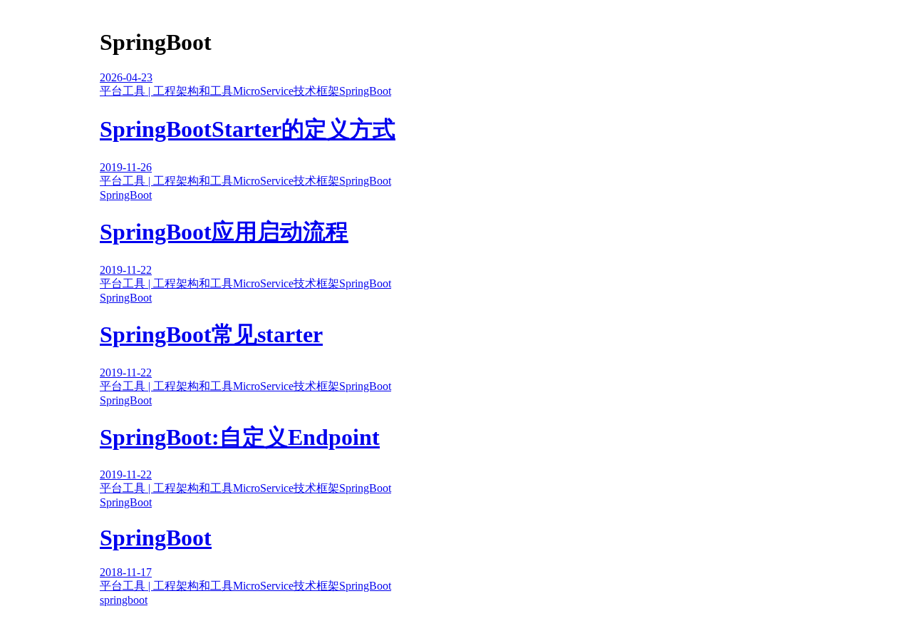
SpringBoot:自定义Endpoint (240, 437)
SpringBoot (365, 91)
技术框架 (316, 91)
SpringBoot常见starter (211, 334)
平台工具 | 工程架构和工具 (166, 91)
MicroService (263, 91)
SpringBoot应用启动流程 (224, 232)
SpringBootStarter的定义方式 (247, 129)
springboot (123, 600)
